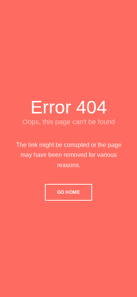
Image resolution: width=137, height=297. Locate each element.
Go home (68, 192)
